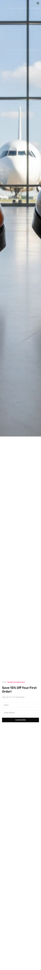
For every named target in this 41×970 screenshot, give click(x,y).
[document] (20, 485)
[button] (38, 3)
